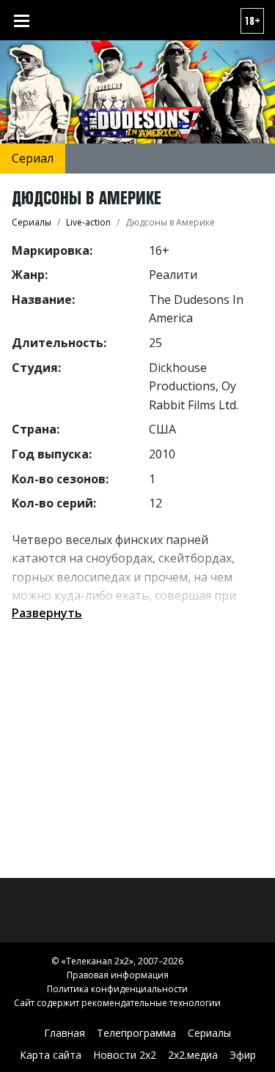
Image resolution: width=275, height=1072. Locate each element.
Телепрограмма (136, 1033)
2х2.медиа (193, 1055)
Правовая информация (118, 975)
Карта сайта (50, 1055)
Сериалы (209, 1033)
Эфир (243, 1055)
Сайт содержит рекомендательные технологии (117, 1003)
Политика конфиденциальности (117, 989)
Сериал (33, 158)
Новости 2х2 (124, 1055)
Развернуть (47, 613)
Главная (64, 1033)
